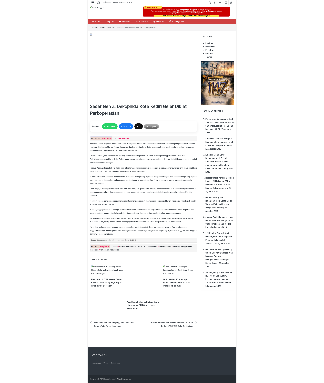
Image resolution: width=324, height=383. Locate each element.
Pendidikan (143, 21)
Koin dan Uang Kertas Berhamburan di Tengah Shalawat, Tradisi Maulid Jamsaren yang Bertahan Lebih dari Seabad (217, 162)
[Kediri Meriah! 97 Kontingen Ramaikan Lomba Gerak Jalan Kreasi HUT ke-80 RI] (179, 270)
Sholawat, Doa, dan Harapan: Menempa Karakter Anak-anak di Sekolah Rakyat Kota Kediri (219, 142)
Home (97, 21)
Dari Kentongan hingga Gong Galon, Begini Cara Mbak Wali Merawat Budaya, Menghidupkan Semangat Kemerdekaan (219, 256)
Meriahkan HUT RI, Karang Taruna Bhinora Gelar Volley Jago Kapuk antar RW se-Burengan (107, 282)
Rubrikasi (160, 21)
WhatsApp (111, 126)
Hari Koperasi (165, 246)
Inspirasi (110, 21)
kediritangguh (122, 138)
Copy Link (153, 126)
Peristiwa (125, 21)
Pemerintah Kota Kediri (109, 250)
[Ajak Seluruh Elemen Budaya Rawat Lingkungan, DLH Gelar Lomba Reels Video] (140, 281)
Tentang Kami (177, 21)
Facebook (127, 126)
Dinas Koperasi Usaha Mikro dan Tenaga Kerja (138, 246)
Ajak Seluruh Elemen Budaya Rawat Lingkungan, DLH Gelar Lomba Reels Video (143, 305)
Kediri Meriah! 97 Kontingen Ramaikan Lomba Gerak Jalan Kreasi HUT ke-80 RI (176, 282)
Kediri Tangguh (110, 379)
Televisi (208, 57)
